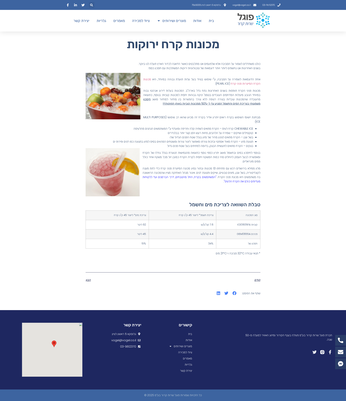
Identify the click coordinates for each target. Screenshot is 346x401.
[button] (91, 5)
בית (211, 21)
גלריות (101, 21)
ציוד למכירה (141, 21)
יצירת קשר (81, 21)
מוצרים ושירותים (174, 21)
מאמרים (119, 21)
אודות (197, 21)
